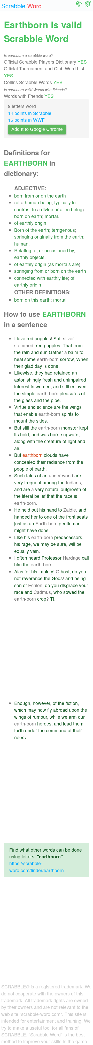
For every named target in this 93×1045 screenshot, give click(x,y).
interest (21, 386)
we (36, 544)
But (17, 427)
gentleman (70, 523)
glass (27, 400)
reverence (32, 578)
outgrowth (71, 489)
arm (73, 717)
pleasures (70, 393)
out (35, 509)
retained (62, 372)
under (31, 730)
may (45, 544)
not (17, 578)
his (42, 509)
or (37, 195)
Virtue (20, 407)
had (48, 372)
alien (65, 209)
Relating (22, 250)
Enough (22, 703)
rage (26, 544)
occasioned (56, 250)
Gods (57, 578)
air (16, 448)
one (48, 516)
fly (49, 710)
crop (41, 598)
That (67, 345)
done (53, 366)
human (32, 202)
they (39, 372)
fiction (72, 703)
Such (19, 475)
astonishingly (27, 379)
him (18, 564)
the (50, 195)
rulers (20, 737)
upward (71, 434)
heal (18, 359)
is (45, 366)
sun (44, 352)
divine (47, 209)
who (57, 592)
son (18, 585)
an (74, 372)
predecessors (68, 537)
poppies (43, 338)
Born (19, 230)
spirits (67, 414)
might (20, 530)
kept (83, 427)
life (65, 278)
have (64, 455)
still (65, 386)
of (18, 202)
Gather (56, 352)
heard (34, 557)
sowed (70, 592)
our (81, 717)
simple (28, 393)
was (45, 434)
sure (61, 544)
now (41, 710)
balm (73, 352)
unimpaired (74, 379)
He (17, 509)
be (53, 544)
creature (52, 441)
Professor (51, 557)
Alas (18, 571)
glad (29, 366)
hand (52, 509)
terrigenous (63, 230)
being (46, 202)
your (83, 585)
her (34, 516)
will (72, 544)
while (55, 717)
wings (76, 407)
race (68, 496)
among (50, 482)
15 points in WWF (26, 120)
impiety (45, 571)
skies (41, 420)
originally (43, 236)
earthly (26, 223)
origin (40, 223)
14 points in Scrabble (29, 113)
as (51, 264)
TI (52, 598)
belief (39, 496)
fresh (47, 379)
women (43, 386)
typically (62, 202)
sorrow (67, 359)
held (25, 509)
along (20, 441)
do (74, 571)
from (29, 195)
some (30, 359)
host (65, 571)
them (78, 723)
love (21, 338)
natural (52, 489)
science (45, 407)
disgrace (69, 585)
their (18, 366)
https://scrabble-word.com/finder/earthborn (36, 866)
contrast (22, 209)
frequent (32, 482)
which (20, 710)
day (38, 366)
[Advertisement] (46, 651)
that (18, 414)
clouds (50, 455)
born (19, 195)
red (30, 338)
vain (34, 551)
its (16, 434)
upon (74, 710)
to (34, 209)
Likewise (23, 372)
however (41, 703)
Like (18, 537)
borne (56, 434)
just (17, 523)
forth (19, 730)
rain (26, 352)
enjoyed (78, 386)
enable (30, 414)
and (35, 352)
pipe (55, 400)
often (22, 557)
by (71, 250)
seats (82, 516)
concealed (24, 462)
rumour (40, 717)
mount (20, 420)
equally (21, 551)
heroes (44, 723)
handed (22, 516)
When (82, 359)
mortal (51, 216)
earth (60, 195)
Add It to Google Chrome (37, 129)
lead (67, 723)
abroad (60, 710)
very (18, 482)
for (27, 571)
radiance (56, 462)
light (72, 441)
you (82, 571)
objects (37, 257)
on (43, 195)
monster (69, 427)
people (21, 468)
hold (24, 434)
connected (25, 278)
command (56, 730)
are (75, 264)
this (34, 299)
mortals (63, 264)
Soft (57, 338)
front (70, 516)
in (74, 202)
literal (27, 496)
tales (31, 475)
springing (23, 236)
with (41, 278)
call (85, 557)
